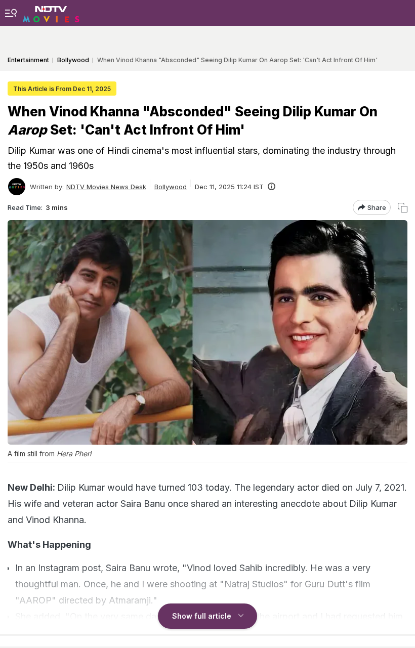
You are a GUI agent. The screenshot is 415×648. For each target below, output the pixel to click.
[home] (51, 12)
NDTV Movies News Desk (106, 187)
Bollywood (170, 187)
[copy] (402, 207)
